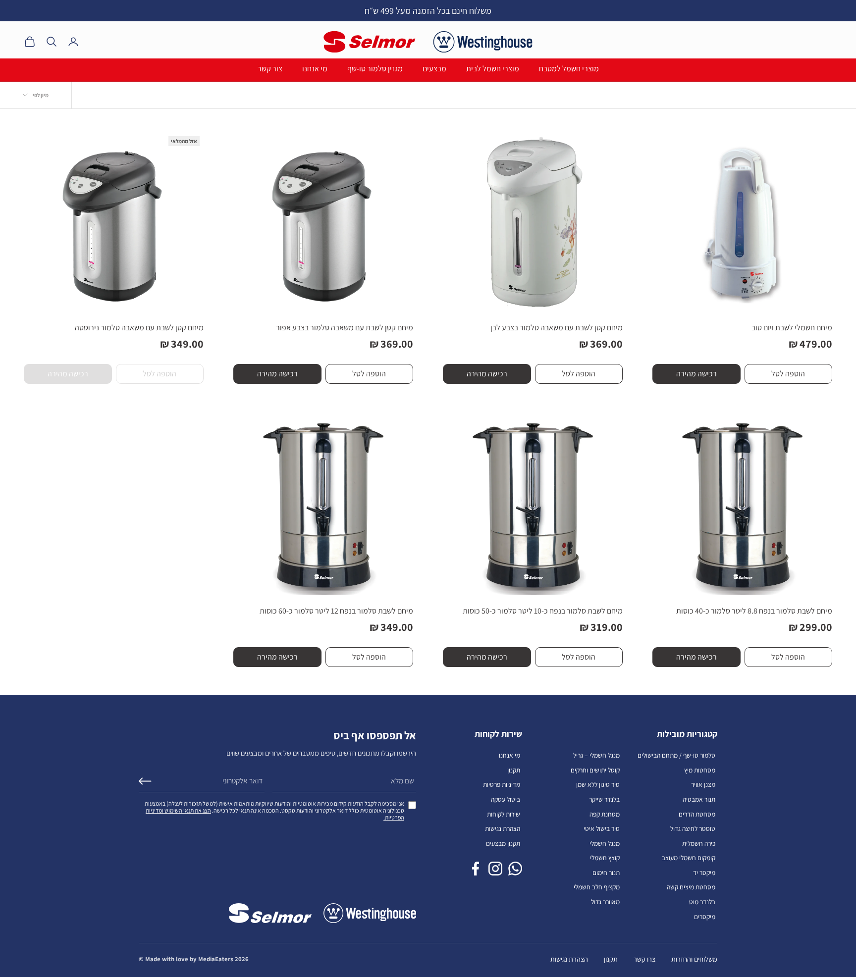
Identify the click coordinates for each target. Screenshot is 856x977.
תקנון (513, 770)
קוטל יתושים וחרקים (595, 770)
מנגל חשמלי (604, 843)
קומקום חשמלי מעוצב (688, 857)
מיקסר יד (704, 872)
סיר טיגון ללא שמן (598, 784)
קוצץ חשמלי (605, 857)
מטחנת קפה (604, 814)
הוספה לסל (788, 373)
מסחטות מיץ (699, 770)
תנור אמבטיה (699, 799)
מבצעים (434, 68)
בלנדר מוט (702, 901)
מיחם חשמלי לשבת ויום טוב (791, 327)
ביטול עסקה (505, 799)
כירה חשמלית (698, 843)
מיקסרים (704, 916)
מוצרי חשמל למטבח (569, 68)
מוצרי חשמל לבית (492, 68)
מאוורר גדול (605, 901)
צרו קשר (644, 959)
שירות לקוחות (503, 814)
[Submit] (145, 781)
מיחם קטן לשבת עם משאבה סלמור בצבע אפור (344, 327)
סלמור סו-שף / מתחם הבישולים (676, 755)
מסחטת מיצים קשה (691, 886)
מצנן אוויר (703, 784)
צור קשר (270, 68)
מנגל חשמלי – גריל (596, 755)
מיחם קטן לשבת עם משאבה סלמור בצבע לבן (556, 327)
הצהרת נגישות (502, 828)
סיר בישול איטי (602, 828)
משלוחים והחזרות (694, 959)
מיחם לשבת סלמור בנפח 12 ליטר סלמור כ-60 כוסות (336, 611)
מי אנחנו (314, 68)
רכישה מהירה (696, 373)
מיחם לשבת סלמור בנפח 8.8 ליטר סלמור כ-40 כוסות (754, 611)
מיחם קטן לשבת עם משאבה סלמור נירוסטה (139, 327)
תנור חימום (606, 872)
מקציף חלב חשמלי (597, 886)
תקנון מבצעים (503, 843)
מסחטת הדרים (697, 814)
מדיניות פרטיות (501, 784)
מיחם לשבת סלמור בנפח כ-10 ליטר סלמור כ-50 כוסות (543, 611)
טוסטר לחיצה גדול (692, 828)
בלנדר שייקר (604, 799)
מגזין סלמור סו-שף (375, 68)
